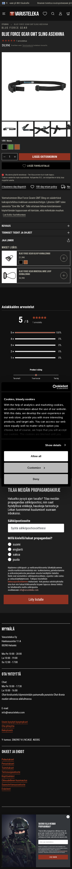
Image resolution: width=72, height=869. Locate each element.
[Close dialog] (68, 816)
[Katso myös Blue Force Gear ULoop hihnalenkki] (9, 258)
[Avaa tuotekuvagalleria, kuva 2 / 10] (25, 129)
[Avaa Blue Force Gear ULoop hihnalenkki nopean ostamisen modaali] (63, 258)
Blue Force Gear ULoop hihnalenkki (34, 253)
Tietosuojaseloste (11, 772)
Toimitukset (8, 767)
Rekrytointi (7, 730)
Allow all (36, 456)
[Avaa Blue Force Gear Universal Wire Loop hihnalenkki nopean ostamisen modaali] (63, 275)
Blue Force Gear (15, 27)
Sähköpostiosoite (19, 521)
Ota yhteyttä (8, 726)
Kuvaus (6, 225)
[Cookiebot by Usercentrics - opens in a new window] (52, 387)
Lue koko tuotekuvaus (14, 214)
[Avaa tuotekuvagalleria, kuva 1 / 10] (9, 129)
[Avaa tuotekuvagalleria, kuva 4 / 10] (58, 129)
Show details (53, 444)
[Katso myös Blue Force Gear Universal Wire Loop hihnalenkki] (9, 275)
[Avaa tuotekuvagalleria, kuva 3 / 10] (42, 129)
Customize (34, 467)
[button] (36, 332)
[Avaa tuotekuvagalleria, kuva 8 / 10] (36, 86)
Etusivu (5, 24)
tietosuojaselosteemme (62, 851)
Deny (36, 479)
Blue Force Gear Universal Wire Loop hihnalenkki (35, 273)
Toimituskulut (27, 45)
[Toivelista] (45, 14)
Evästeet (6, 788)
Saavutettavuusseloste (13, 784)
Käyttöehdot (8, 776)
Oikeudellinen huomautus (14, 780)
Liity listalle (36, 599)
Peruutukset (8, 763)
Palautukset (8, 759)
